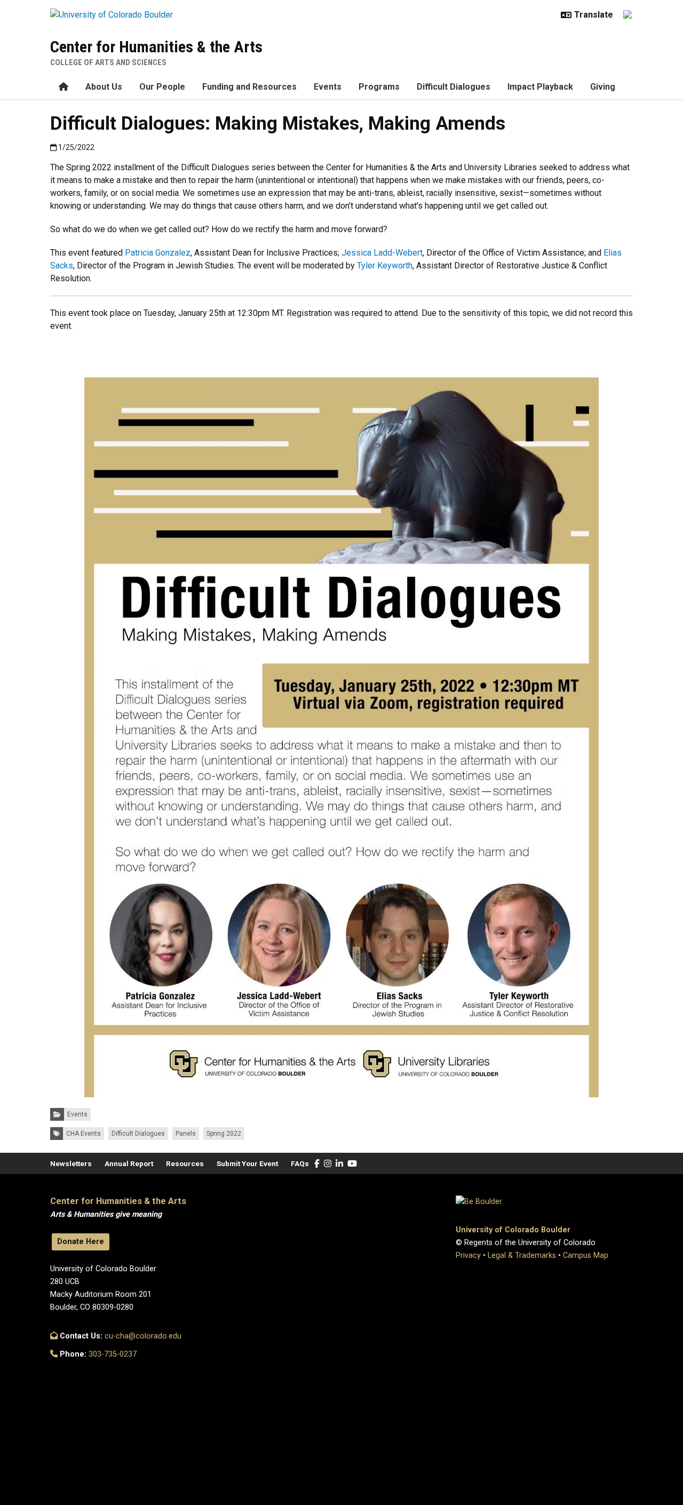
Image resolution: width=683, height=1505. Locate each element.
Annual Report (129, 1163)
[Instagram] (327, 1163)
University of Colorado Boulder (513, 1229)
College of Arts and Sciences (108, 62)
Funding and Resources (249, 87)
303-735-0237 (113, 1354)
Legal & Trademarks (522, 1255)
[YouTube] (352, 1163)
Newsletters (71, 1163)
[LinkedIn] (339, 1163)
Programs (379, 87)
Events (328, 87)
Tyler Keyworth (384, 265)
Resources (185, 1163)
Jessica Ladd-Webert (382, 253)
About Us (103, 87)
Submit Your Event (247, 1163)
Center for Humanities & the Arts (156, 46)
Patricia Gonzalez (157, 253)
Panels (186, 1133)
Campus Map (585, 1255)
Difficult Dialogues (453, 87)
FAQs (300, 1163)
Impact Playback (540, 87)
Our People (162, 87)
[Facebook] (317, 1163)
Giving (602, 87)
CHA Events (83, 1133)
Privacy (468, 1255)
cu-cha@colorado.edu (143, 1336)
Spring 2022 (224, 1133)
